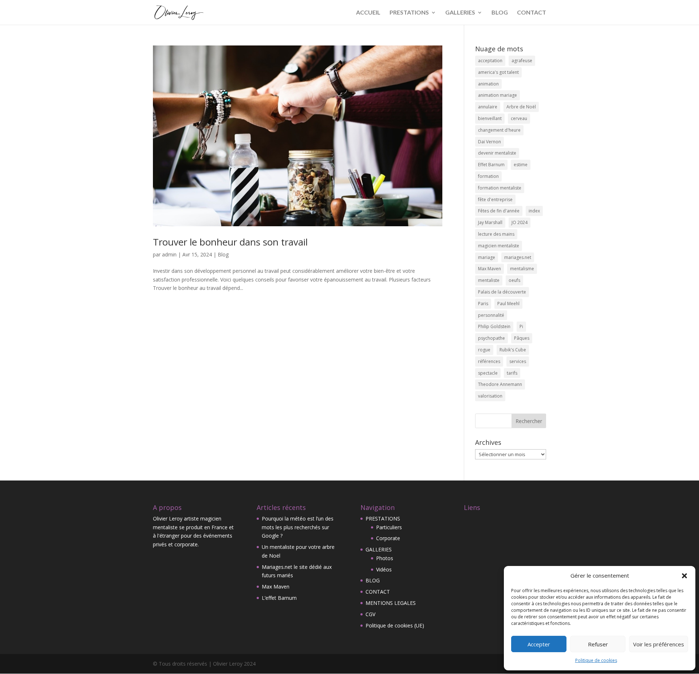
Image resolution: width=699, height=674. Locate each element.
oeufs (514, 280)
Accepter (539, 644)
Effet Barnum (491, 164)
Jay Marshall (490, 222)
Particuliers (389, 527)
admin (169, 254)
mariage (486, 257)
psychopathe (491, 338)
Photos (384, 558)
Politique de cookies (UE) (395, 625)
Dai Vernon (489, 142)
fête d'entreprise (495, 199)
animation (488, 84)
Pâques (521, 338)
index (534, 211)
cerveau (519, 118)
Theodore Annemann (500, 384)
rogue (484, 350)
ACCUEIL (368, 13)
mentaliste (488, 280)
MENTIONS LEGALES (391, 602)
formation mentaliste (499, 188)
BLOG (499, 13)
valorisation (490, 396)
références (489, 361)
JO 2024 (520, 222)
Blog (223, 254)
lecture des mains (496, 234)
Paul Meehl (508, 303)
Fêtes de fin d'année (499, 211)
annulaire (487, 107)
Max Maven (489, 269)
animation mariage (497, 95)
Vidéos (384, 569)
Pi (521, 326)
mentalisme (522, 269)
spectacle (488, 373)
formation (488, 176)
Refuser (598, 644)
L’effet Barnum (279, 597)
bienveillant (490, 118)
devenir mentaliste (497, 153)
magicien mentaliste (498, 246)
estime (521, 164)
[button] (684, 575)
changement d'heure (499, 130)
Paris (483, 303)
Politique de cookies (596, 660)
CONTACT (531, 13)
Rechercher (529, 421)
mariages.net (517, 257)
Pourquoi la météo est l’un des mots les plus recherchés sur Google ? (297, 527)
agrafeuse (522, 60)
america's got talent (498, 72)
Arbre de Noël (521, 107)
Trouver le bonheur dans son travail (230, 241)
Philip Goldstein (494, 326)
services (517, 361)
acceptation (490, 60)
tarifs (512, 373)
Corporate (388, 538)
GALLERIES (460, 13)
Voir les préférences (658, 644)
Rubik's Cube (512, 350)
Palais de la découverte (502, 292)
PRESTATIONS (409, 13)
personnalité (491, 315)
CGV (370, 614)
